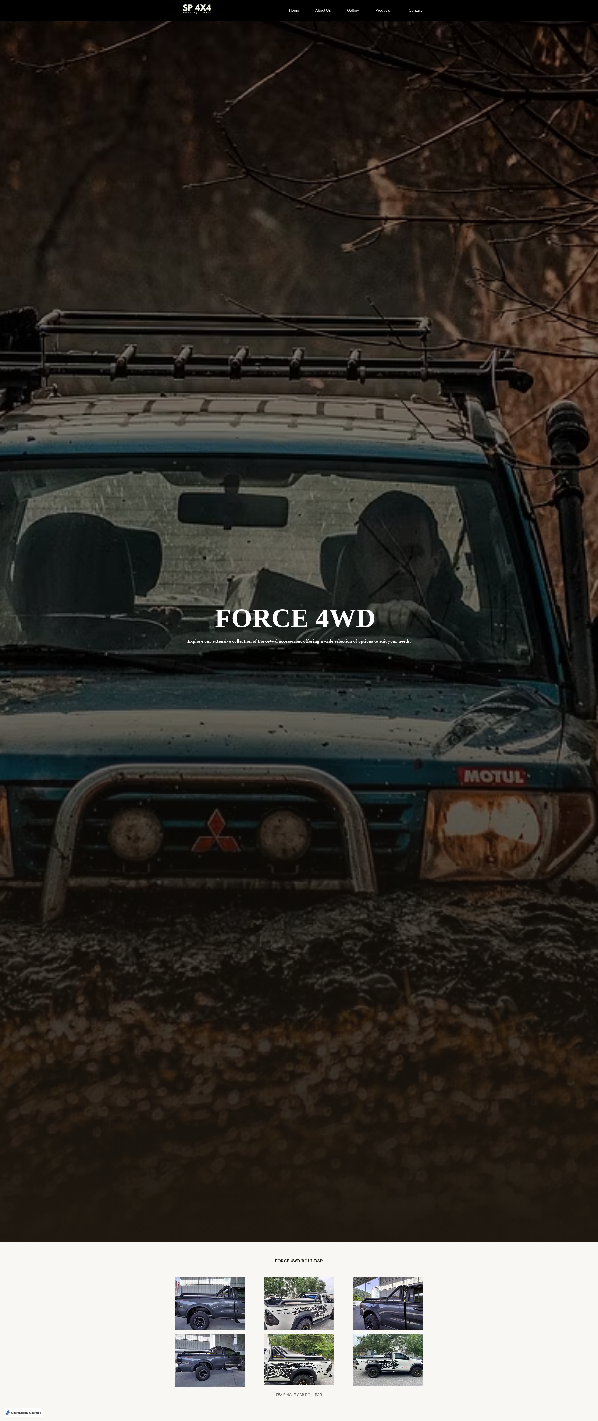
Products (382, 10)
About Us (323, 10)
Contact (415, 10)
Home (294, 10)
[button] (384, 10)
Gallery (353, 10)
